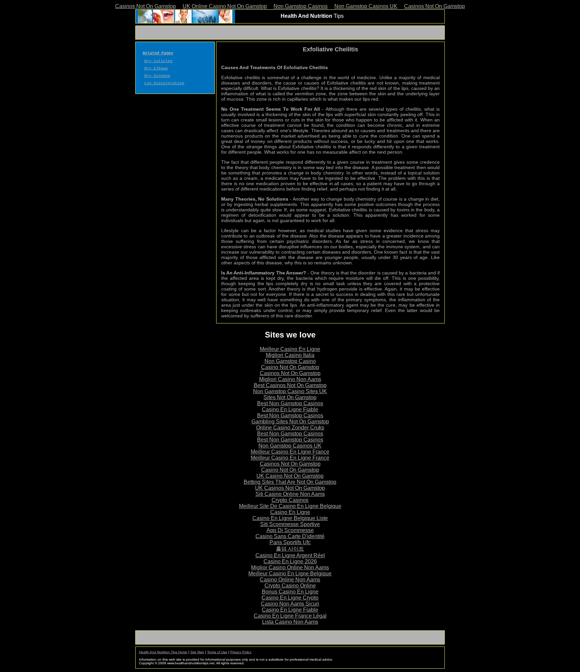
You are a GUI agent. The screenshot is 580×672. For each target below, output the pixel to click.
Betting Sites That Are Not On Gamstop (290, 482)
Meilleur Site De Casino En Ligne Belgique (290, 506)
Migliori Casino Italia (290, 355)
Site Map (197, 652)
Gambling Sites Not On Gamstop (290, 421)
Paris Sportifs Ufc (290, 542)
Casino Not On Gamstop (290, 367)
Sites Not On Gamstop (290, 397)
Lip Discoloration (164, 83)
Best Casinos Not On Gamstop (290, 385)
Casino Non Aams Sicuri (290, 604)
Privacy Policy (240, 652)
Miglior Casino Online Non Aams (290, 567)
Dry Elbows (156, 68)
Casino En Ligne (290, 512)
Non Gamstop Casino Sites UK (290, 391)
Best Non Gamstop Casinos (290, 403)
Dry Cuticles (158, 61)
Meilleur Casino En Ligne (290, 349)
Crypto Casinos (290, 500)
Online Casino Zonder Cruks (290, 427)
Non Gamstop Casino (290, 361)
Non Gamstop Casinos (301, 6)
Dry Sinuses (157, 76)
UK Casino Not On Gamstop (290, 476)
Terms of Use (217, 652)
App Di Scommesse (290, 530)
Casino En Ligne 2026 (290, 561)
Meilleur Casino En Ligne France (290, 452)
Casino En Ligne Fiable (290, 409)
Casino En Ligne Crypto (290, 598)
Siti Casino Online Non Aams (290, 494)
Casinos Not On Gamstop (145, 6)
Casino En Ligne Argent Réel (290, 555)
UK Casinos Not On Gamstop (290, 488)
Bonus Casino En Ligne (290, 592)
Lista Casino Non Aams (290, 622)
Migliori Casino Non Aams (290, 379)
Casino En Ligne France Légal (290, 616)
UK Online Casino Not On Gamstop (225, 6)
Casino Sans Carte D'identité (290, 536)
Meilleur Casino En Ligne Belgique (290, 573)
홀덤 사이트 (290, 549)
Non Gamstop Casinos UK (365, 6)
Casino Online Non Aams (290, 579)
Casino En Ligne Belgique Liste (290, 518)
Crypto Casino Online (290, 585)
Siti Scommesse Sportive (290, 524)
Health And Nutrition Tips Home (163, 652)
